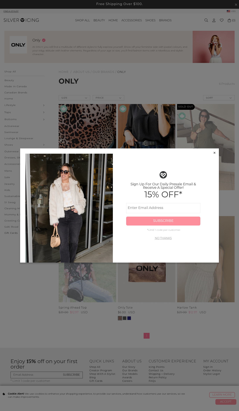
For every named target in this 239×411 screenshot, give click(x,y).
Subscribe (163, 221)
